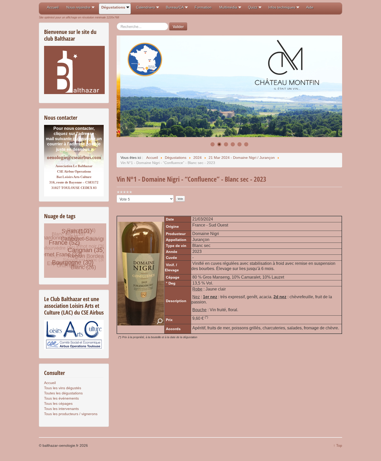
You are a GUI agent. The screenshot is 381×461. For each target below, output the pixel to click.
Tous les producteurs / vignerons (70, 414)
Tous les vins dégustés (62, 388)
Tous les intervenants (61, 409)
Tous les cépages (58, 403)
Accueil (50, 383)
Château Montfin (140, 115)
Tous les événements (61, 398)
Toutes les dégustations (63, 393)
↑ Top (337, 445)
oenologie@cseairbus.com (74, 157)
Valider (178, 26)
